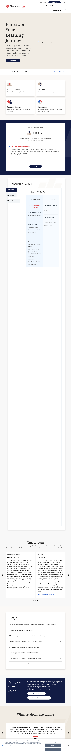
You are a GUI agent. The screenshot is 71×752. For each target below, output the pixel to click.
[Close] (68, 745)
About (13, 72)
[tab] (11, 190)
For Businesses (57, 10)
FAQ (26, 72)
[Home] (16, 6)
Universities (55, 5)
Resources (62, 5)
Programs (39, 5)
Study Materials (47, 5)
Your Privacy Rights (53, 742)
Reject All (53, 745)
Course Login (54, 2)
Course (7, 72)
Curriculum (19, 72)
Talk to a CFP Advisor (59, 72)
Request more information (45, 594)
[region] (35, 745)
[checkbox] (9, 146)
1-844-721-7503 (43, 2)
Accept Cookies (52, 749)
